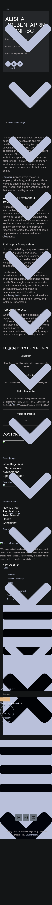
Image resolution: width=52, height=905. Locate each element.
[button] (9, 703)
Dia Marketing (32, 835)
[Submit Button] (5, 699)
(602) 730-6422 (8, 689)
